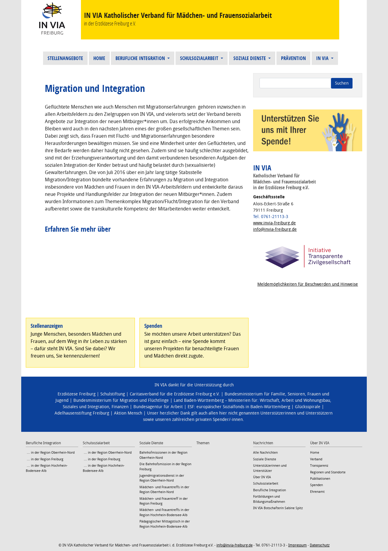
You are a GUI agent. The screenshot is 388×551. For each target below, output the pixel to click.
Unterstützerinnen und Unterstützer (269, 468)
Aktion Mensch (128, 413)
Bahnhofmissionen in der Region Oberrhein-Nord (163, 455)
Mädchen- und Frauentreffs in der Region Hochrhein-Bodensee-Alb (164, 512)
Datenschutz (319, 545)
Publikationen (320, 479)
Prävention (293, 58)
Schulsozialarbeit (199, 58)
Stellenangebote (65, 58)
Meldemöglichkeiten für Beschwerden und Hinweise (307, 284)
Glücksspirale (307, 406)
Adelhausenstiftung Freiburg (82, 413)
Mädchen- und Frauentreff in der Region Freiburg (163, 501)
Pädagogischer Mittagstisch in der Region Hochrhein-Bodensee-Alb (164, 523)
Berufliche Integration (140, 58)
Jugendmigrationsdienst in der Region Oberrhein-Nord (161, 478)
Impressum (297, 545)
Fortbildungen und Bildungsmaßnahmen (269, 499)
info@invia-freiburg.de (275, 229)
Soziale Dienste (250, 58)
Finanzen (120, 406)
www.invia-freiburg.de (274, 223)
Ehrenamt (317, 492)
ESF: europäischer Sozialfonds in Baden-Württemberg (239, 406)
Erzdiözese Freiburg (76, 394)
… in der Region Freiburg (44, 459)
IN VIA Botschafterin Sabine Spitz (278, 508)
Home (99, 58)
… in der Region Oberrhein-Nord (50, 453)
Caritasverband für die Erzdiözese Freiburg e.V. (175, 394)
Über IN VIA (262, 477)
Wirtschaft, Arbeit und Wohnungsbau (295, 400)
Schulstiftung (112, 394)
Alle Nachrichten (265, 453)
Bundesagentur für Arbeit (158, 406)
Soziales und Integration (86, 406)
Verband (316, 459)
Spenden (316, 485)
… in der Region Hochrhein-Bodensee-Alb (47, 468)
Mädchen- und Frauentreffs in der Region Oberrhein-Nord (164, 489)
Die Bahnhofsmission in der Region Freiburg (165, 466)
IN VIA (323, 58)
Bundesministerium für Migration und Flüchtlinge (121, 400)
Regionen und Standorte (328, 472)
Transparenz (319, 466)
